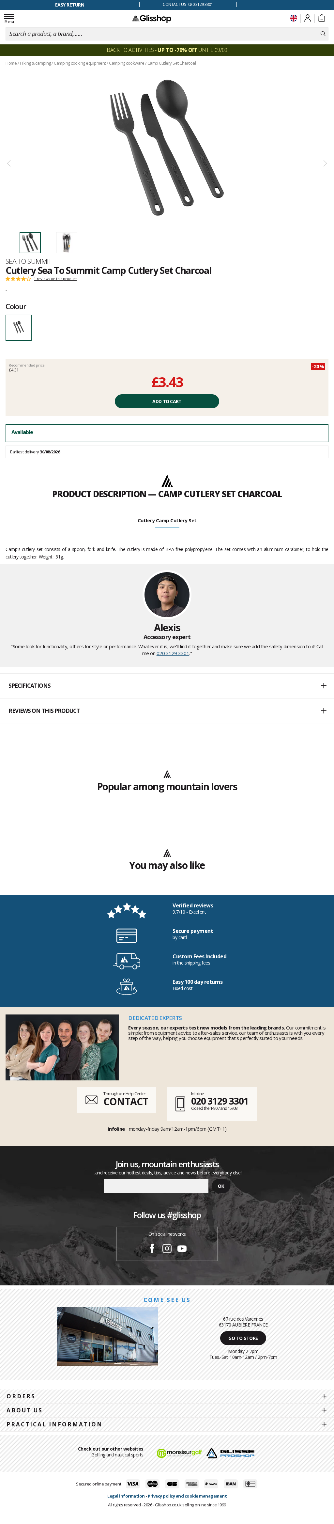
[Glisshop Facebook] (152, 1249)
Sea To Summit (29, 261)
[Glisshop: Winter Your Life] (151, 18)
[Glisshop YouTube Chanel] (182, 1249)
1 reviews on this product (55, 278)
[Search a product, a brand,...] (323, 34)
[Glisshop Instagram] (167, 1249)
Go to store (243, 1338)
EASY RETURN (69, 5)
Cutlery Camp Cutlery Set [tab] (167, 520)
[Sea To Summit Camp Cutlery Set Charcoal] (167, 147)
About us (25, 1410)
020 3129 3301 (173, 653)
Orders (21, 1396)
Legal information (126, 1496)
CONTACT (125, 1101)
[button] (167, 686)
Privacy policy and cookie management (187, 1496)
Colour (16, 306)
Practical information (55, 1424)
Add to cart (166, 401)
